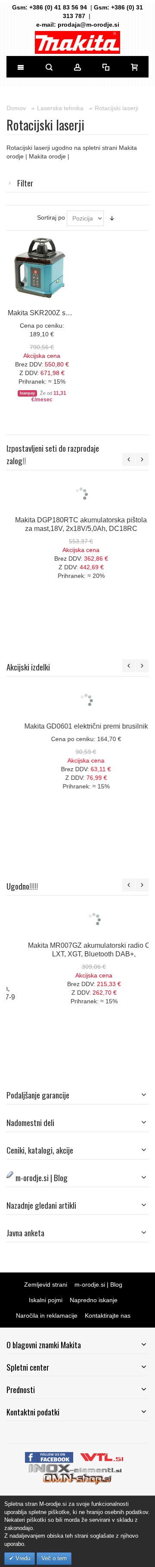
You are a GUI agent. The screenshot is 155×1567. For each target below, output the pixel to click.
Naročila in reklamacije (47, 1315)
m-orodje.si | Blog (98, 1284)
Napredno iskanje (94, 1300)
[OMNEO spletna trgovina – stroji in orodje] (77, 1477)
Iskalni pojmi (45, 1300)
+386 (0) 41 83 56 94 (58, 7)
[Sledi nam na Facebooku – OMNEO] (50, 1456)
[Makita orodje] (77, 42)
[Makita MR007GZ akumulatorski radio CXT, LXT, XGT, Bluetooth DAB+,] (77, 919)
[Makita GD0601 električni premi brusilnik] (77, 700)
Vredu (22, 1558)
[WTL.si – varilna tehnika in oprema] (102, 1456)
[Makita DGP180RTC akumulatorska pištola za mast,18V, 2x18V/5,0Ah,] (77, 522)
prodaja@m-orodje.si (88, 24)
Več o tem (54, 1558)
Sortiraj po (51, 217)
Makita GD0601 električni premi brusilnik (78, 726)
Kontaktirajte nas (107, 1315)
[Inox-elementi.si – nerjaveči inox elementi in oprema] (76, 1467)
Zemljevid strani (45, 1284)
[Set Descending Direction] (111, 218)
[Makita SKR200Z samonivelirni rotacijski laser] (42, 267)
